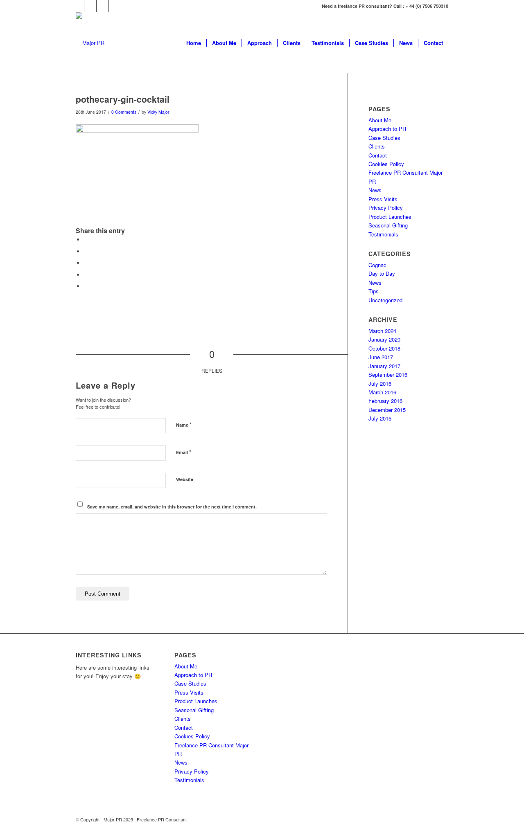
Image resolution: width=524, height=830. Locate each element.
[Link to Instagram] (102, 6)
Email (183, 452)
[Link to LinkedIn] (115, 6)
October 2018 (384, 348)
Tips (373, 291)
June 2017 (380, 357)
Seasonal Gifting (388, 225)
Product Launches (389, 216)
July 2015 (379, 418)
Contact (377, 155)
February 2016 (385, 401)
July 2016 (379, 383)
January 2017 (384, 366)
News (375, 190)
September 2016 (387, 374)
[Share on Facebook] (86, 239)
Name (184, 424)
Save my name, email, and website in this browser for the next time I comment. (172, 507)
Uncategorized (385, 300)
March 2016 (382, 392)
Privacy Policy (385, 207)
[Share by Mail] (86, 286)
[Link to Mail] (127, 6)
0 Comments (123, 112)
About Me (379, 120)
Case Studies (384, 138)
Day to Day (381, 273)
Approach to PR (387, 129)
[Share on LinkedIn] (86, 275)
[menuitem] (193, 43)
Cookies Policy (386, 164)
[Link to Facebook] (78, 6)
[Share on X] (86, 251)
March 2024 (382, 331)
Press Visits (383, 199)
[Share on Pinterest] (86, 263)
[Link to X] (90, 6)
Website (184, 479)
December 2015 (387, 410)
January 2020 (384, 339)
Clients (376, 146)
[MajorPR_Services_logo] (90, 43)
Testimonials (383, 234)
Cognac (377, 265)
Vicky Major (158, 112)
